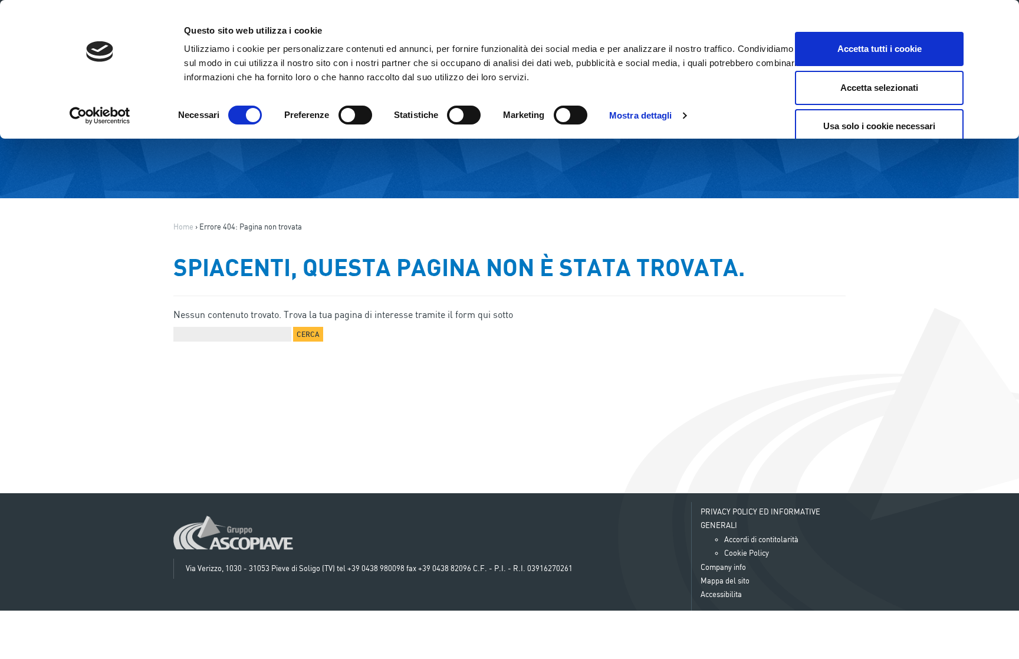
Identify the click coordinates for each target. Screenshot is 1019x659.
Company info (723, 567)
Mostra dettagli (640, 115)
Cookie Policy (746, 553)
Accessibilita (721, 594)
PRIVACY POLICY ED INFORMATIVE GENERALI (760, 518)
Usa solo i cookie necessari (879, 126)
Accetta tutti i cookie (879, 49)
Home (183, 226)
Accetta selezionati (879, 88)
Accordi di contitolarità (761, 539)
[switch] (355, 115)
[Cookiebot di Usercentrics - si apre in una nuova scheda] (100, 115)
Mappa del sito (725, 580)
